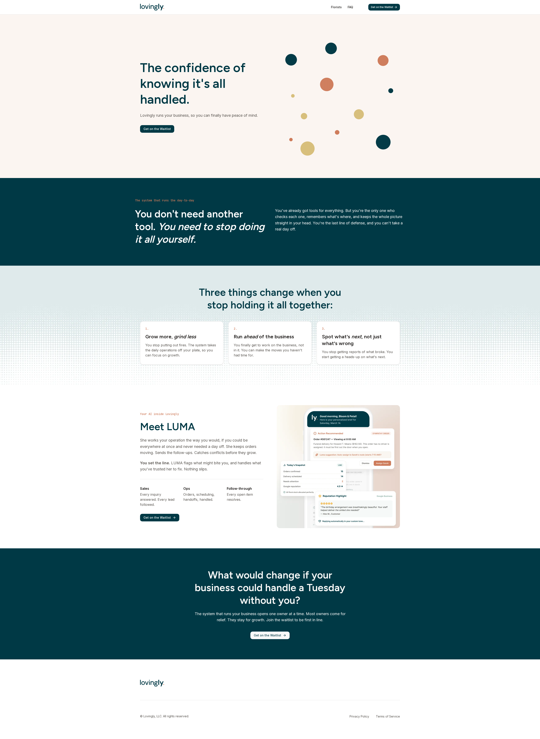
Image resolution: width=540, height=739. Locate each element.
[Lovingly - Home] (152, 7)
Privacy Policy (359, 716)
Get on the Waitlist (382, 7)
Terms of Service (388, 716)
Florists (336, 7)
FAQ (350, 7)
